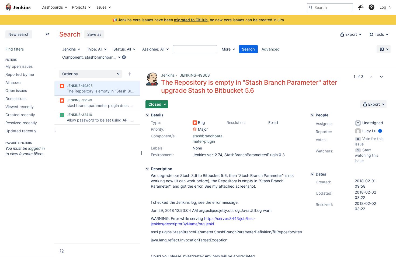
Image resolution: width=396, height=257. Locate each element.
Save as (94, 34)
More (226, 49)
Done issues (15, 98)
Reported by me (19, 74)
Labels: (157, 148)
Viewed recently (19, 106)
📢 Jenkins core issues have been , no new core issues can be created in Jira (198, 19)
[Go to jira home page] (18, 7)
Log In (385, 7)
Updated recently (20, 130)
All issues (13, 82)
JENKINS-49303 (195, 75)
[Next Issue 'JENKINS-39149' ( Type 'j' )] (381, 77)
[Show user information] (380, 130)
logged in (36, 148)
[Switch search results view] (384, 49)
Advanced (271, 49)
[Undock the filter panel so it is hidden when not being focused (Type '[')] (47, 34)
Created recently (20, 114)
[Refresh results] (62, 251)
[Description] (147, 169)
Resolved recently (21, 122)
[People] (312, 115)
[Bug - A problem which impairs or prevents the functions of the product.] (195, 122)
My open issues (19, 66)
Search (248, 49)
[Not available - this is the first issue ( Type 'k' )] (371, 77)
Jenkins (168, 75)
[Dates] (312, 174)
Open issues (16, 90)
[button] (360, 7)
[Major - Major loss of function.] (195, 129)
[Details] (147, 115)
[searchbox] (330, 7)
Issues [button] (100, 7)
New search (18, 34)
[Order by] (129, 74)
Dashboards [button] (52, 7)
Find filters (14, 49)
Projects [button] (79, 7)
